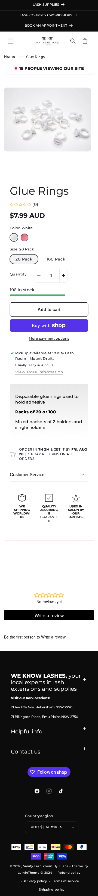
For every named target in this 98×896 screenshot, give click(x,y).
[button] (11, 41)
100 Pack (56, 259)
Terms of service (65, 881)
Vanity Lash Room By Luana (46, 866)
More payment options (49, 338)
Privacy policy (35, 881)
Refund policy (68, 873)
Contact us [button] (25, 751)
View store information (39, 372)
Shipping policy (52, 889)
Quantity (18, 274)
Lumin (29, 873)
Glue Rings (35, 57)
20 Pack (24, 259)
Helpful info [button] (26, 731)
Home (9, 57)
